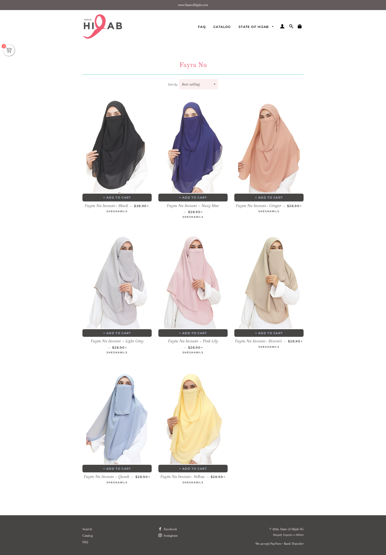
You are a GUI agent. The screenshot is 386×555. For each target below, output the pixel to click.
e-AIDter (298, 534)
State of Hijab (254, 27)
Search (87, 529)
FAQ (202, 27)
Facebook (170, 529)
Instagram (170, 536)
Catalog (222, 27)
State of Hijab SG (292, 529)
